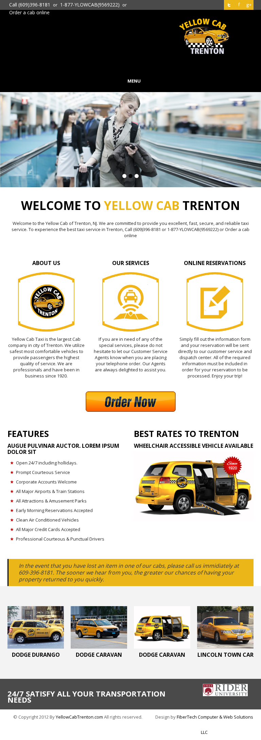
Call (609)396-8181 (29, 5)
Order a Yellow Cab (130, 72)
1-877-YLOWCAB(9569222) (90, 5)
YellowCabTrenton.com (79, 717)
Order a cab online (29, 13)
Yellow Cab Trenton (204, 36)
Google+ (249, 5)
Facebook (239, 5)
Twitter (229, 5)
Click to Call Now (130, 66)
